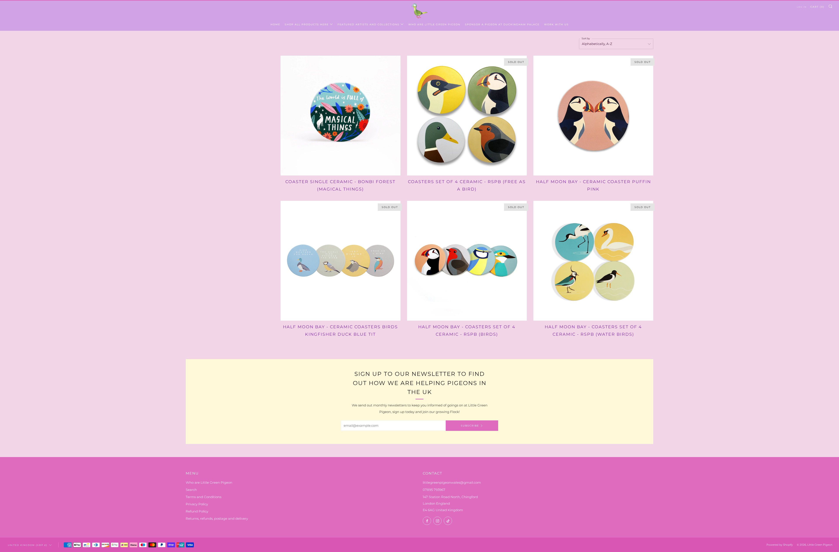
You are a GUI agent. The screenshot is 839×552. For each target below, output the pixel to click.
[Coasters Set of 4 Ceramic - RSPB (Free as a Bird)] (467, 115)
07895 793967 (434, 490)
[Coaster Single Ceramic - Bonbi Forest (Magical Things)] (340, 115)
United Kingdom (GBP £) (27, 545)
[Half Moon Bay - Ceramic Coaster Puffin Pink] (593, 115)
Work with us (556, 24)
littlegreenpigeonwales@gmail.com (452, 482)
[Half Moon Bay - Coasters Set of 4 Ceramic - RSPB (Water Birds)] (593, 261)
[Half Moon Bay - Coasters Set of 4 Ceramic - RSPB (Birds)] (467, 261)
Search (191, 490)
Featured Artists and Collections (368, 24)
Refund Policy (197, 511)
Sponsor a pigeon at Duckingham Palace (502, 24)
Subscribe (470, 425)
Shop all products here (307, 24)
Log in (801, 7)
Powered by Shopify (779, 544)
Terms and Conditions (203, 497)
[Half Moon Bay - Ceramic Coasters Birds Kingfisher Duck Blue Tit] (340, 261)
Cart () (817, 6)
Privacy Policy (197, 504)
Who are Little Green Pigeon (434, 24)
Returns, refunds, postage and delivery (217, 518)
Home (275, 24)
